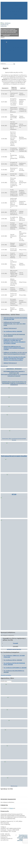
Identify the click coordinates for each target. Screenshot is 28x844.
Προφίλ (6, 792)
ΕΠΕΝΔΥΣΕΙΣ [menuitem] (7, 58)
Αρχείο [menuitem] (15, 16)
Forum (11, 808)
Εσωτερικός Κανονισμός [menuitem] (15, 8)
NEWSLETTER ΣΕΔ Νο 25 (10, 328)
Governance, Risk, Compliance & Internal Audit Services (14, 439)
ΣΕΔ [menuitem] (14, 4)
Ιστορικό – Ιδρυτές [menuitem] (15, 13)
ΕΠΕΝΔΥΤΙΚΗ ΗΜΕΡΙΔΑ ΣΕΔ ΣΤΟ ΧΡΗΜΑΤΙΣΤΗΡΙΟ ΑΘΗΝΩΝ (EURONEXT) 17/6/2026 (14, 348)
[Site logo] (6, 26)
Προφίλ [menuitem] (15, 14)
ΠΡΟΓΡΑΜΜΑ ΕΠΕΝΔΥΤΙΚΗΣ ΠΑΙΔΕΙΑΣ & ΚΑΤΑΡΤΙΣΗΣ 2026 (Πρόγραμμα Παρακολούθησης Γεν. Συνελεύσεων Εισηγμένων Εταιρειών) (14, 374)
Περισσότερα (4, 366)
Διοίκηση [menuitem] (15, 5)
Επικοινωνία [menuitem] (16, 19)
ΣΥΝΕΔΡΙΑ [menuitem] (11, 17)
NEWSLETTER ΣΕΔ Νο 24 (10, 363)
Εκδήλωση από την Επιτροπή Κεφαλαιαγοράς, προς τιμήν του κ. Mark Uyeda (14, 323)
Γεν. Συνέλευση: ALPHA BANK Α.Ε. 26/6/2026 (15, 667)
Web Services (14, 786)
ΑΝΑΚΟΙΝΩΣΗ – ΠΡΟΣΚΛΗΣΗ (14, 368)
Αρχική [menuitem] (14, 2)
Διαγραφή (15, 646)
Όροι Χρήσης (7, 795)
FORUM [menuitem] (11, 19)
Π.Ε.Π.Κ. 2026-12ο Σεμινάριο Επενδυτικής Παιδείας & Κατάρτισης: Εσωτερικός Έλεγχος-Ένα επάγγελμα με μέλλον (15, 358)
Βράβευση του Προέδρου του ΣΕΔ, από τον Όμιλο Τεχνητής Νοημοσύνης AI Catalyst (15, 353)
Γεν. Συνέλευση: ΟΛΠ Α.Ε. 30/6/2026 (13, 331)
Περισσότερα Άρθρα (6, 675)
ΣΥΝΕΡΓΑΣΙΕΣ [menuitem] (4, 17)
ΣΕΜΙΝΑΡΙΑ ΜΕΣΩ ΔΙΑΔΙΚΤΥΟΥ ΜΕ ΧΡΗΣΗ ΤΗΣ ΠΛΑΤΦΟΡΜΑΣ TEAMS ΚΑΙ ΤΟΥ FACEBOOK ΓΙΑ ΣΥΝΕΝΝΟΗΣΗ (14, 383)
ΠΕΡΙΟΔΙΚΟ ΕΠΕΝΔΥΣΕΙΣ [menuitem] (20, 17)
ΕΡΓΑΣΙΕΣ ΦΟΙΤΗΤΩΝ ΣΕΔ (14, 649)
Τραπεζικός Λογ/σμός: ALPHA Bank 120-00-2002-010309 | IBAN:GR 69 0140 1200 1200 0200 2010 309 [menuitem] (22, 838)
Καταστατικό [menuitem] (15, 7)
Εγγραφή (15, 643)
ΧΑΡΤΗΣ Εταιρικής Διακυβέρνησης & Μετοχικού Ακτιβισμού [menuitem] (15, 10)
